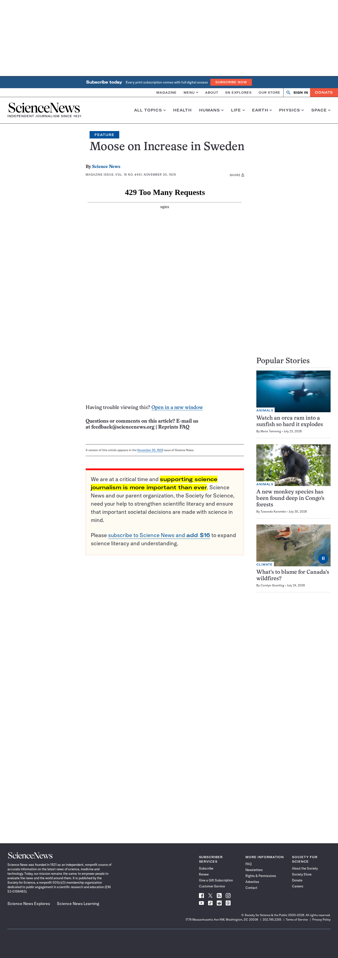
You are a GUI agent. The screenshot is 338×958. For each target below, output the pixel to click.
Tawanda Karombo (273, 511)
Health (182, 110)
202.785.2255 (272, 919)
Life (236, 110)
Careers (297, 886)
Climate (264, 564)
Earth (260, 110)
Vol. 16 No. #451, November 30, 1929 (145, 174)
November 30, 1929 (150, 450)
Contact (251, 888)
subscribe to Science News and (159, 535)
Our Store (269, 92)
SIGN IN (300, 92)
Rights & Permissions (260, 876)
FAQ (248, 864)
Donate (324, 92)
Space (319, 110)
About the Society (305, 868)
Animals (264, 410)
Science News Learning (78, 903)
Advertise (252, 882)
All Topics (148, 110)
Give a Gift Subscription (216, 880)
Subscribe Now (231, 82)
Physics (289, 110)
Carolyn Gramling (272, 585)
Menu (189, 92)
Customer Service (212, 886)
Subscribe (206, 868)
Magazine (166, 92)
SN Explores (238, 92)
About (211, 92)
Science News (106, 167)
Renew (204, 874)
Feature (104, 135)
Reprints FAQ (173, 427)
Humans (209, 110)
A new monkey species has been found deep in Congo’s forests (290, 499)
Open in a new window (177, 407)
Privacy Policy (321, 919)
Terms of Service (297, 919)
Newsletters (254, 870)
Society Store (302, 874)
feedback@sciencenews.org (122, 427)
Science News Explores (28, 903)
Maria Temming (271, 431)
